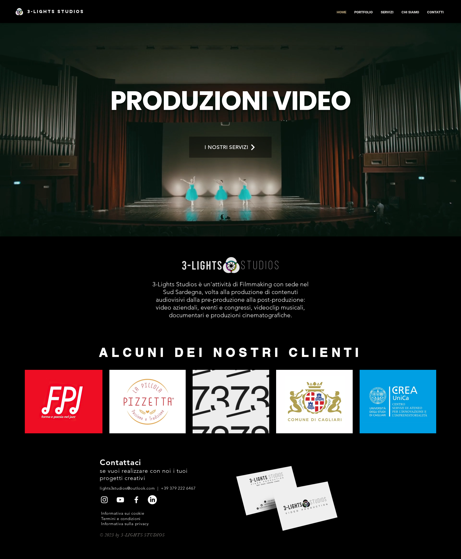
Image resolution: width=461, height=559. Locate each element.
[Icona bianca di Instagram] (104, 499)
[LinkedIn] (152, 499)
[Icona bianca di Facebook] (136, 499)
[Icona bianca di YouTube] (120, 499)
